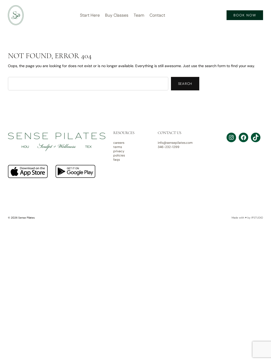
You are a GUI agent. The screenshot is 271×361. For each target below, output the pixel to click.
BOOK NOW (244, 15)
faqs (116, 160)
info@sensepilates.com (175, 143)
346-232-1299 (168, 147)
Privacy (118, 151)
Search (185, 83)
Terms (117, 147)
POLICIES (119, 155)
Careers (118, 143)
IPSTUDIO (257, 217)
